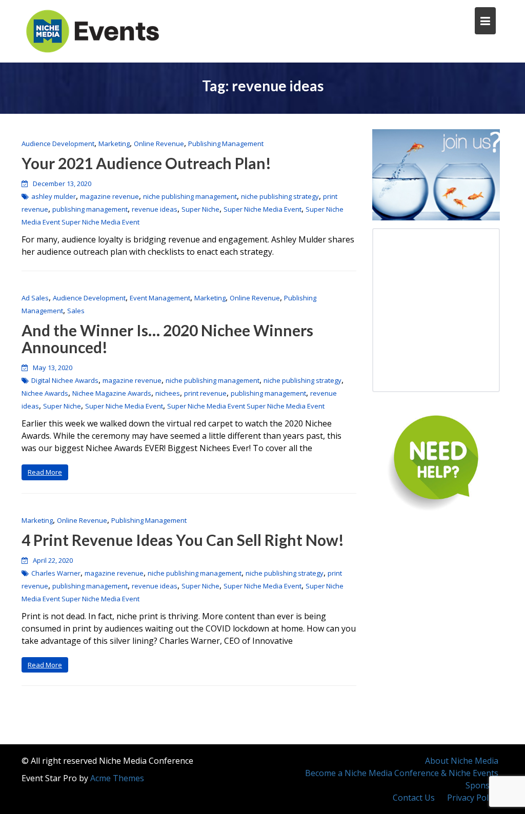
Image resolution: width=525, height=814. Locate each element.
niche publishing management (190, 196)
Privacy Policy (472, 797)
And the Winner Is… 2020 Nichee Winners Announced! (167, 338)
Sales (76, 310)
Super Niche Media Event (262, 209)
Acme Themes (117, 778)
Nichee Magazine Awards (111, 393)
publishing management (90, 209)
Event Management (160, 297)
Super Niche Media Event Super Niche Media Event (246, 406)
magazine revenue (109, 196)
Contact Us (414, 797)
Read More (45, 472)
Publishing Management (226, 143)
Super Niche (200, 209)
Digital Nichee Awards (64, 380)
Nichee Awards (45, 393)
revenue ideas (154, 209)
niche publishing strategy (280, 196)
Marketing (114, 143)
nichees (167, 393)
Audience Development (58, 143)
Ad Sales (35, 297)
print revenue (205, 393)
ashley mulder (53, 196)
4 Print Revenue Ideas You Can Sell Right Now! (183, 540)
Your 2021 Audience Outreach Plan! (146, 163)
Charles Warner (55, 573)
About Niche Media (461, 760)
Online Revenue (159, 143)
